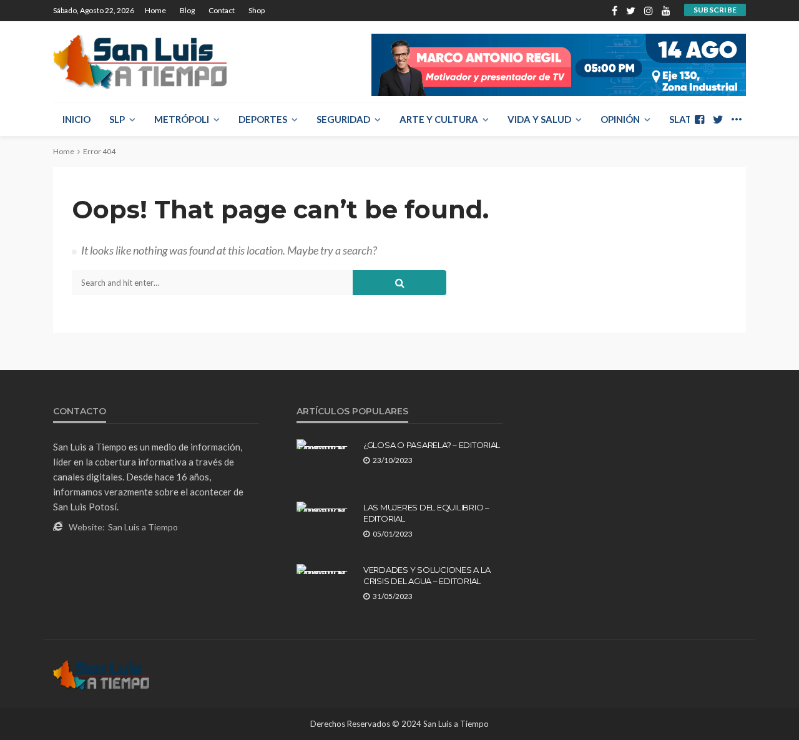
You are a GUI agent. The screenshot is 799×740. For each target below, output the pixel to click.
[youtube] (666, 10)
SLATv (684, 119)
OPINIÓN (620, 119)
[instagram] (648, 10)
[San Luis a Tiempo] (140, 62)
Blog (187, 10)
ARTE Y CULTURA (439, 119)
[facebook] (614, 10)
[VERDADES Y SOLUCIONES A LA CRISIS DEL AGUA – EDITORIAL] (325, 569)
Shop (256, 10)
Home (155, 10)
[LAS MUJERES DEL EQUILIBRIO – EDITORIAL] (325, 507)
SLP (117, 119)
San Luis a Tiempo (143, 527)
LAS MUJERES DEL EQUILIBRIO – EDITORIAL (426, 512)
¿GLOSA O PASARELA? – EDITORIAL (431, 445)
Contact (221, 10)
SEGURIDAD (343, 119)
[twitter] (631, 10)
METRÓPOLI (181, 119)
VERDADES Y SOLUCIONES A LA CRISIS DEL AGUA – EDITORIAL (426, 575)
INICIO (76, 119)
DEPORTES (262, 119)
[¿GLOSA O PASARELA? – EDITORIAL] (325, 444)
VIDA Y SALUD (539, 119)
